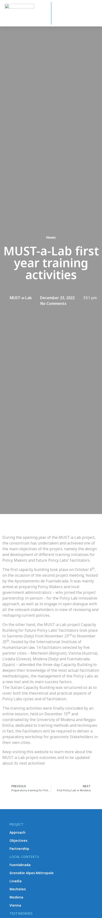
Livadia (15, 881)
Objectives (18, 840)
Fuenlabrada (20, 865)
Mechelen (17, 889)
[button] (94, 16)
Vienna (15, 905)
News (51, 237)
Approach (17, 832)
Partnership (19, 848)
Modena (16, 897)
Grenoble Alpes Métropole (31, 873)
